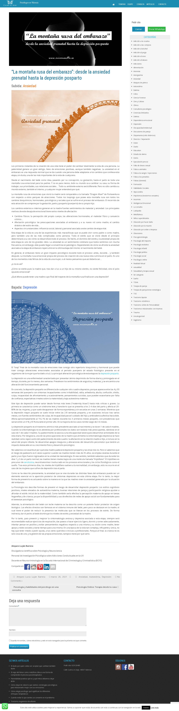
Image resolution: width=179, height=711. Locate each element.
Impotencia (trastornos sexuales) (146, 195)
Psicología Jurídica (140, 252)
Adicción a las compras (142, 45)
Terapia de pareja (140, 286)
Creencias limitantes (141, 113)
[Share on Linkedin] (46, 567)
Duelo (135, 146)
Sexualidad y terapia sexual (143, 271)
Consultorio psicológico (142, 109)
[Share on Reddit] (34, 567)
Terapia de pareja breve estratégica (147, 290)
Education (137, 150)
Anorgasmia (138, 75)
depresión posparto (109, 373)
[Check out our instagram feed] (118, 667)
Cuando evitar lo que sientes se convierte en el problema (32, 697)
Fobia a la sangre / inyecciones (145, 173)
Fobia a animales (139, 169)
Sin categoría (138, 275)
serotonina (29, 462)
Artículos (150, 4)
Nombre (12, 630)
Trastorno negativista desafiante (23, 701)
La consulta (137, 207)
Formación (137, 184)
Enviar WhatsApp (157, 29)
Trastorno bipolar (140, 297)
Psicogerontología (140, 237)
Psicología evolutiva (141, 244)
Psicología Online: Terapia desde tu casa (96, 587)
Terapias (121, 4)
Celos (135, 94)
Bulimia (136, 90)
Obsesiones (137, 233)
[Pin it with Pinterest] (40, 567)
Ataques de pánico (140, 82)
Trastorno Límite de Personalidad (146, 305)
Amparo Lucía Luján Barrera (31, 576)
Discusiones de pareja (141, 131)
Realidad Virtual (139, 263)
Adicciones (137, 64)
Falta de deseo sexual (141, 165)
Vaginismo (137, 320)
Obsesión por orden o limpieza (145, 229)
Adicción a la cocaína (141, 41)
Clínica (135, 105)
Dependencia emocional (142, 120)
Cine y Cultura (138, 101)
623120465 (76, 665)
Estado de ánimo (139, 154)
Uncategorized (139, 316)
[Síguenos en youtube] (131, 667)
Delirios (136, 116)
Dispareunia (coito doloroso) (144, 135)
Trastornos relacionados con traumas (147, 308)
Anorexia (136, 71)
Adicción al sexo (139, 56)
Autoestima (94, 576)
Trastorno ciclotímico (141, 301)
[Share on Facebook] (27, 567)
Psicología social (139, 256)
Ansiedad (83, 576)
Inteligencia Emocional (142, 203)
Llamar (138, 29)
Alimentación (138, 67)
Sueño (135, 278)
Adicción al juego (139, 52)
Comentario (13, 606)
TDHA (135, 282)
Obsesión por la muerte (142, 226)
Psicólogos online (140, 260)
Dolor (135, 143)
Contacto (162, 4)
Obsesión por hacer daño (143, 222)
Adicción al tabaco (140, 60)
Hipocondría (138, 192)
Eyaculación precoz (140, 162)
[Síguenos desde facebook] (125, 667)
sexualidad (137, 267)
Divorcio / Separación (141, 139)
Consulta (140, 4)
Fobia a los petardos (141, 177)
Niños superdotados (141, 218)
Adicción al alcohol (140, 49)
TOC (135, 293)
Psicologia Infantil (140, 248)
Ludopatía (137, 211)
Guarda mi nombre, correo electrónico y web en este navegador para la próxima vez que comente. (49, 640)
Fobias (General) (139, 180)
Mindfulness (138, 214)
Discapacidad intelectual (142, 128)
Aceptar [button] (146, 708)
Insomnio (137, 199)
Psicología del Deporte (142, 241)
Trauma (136, 312)
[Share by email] (53, 567)
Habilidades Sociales (141, 188)
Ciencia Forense (139, 98)
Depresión (106, 576)
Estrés (135, 158)
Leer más (155, 707)
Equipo (130, 4)
